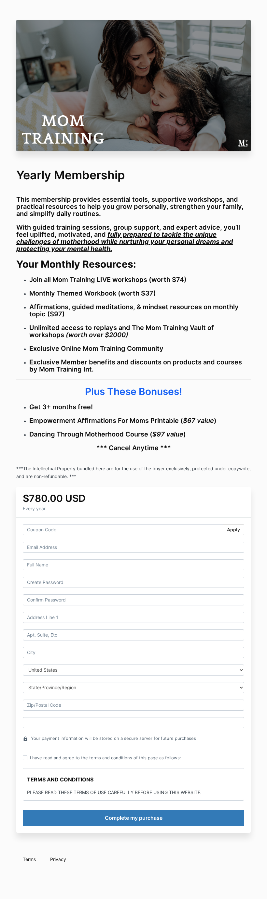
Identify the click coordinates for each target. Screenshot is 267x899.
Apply (233, 529)
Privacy (58, 859)
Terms (29, 859)
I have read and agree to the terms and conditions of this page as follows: (105, 757)
